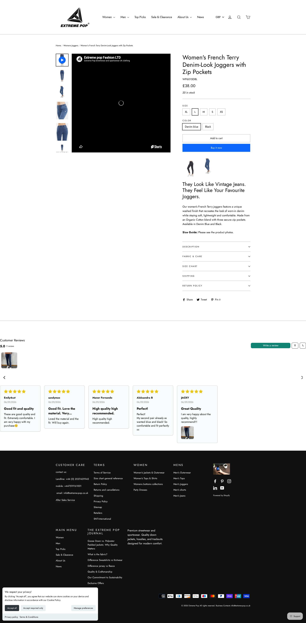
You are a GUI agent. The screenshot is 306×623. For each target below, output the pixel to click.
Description (191, 246)
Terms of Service (102, 472)
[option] (121, 103)
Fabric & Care (192, 256)
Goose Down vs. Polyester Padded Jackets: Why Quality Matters (103, 544)
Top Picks (140, 17)
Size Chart (189, 266)
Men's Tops (179, 478)
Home (58, 45)
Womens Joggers (70, 45)
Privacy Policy (101, 501)
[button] (187, 432)
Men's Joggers (180, 484)
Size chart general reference (108, 478)
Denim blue (191, 127)
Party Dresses (140, 490)
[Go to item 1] (9, 360)
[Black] (190, 176)
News (200, 17)
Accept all (12, 608)
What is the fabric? (97, 554)
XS (221, 112)
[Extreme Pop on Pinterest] (222, 481)
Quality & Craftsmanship (100, 571)
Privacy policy (11, 617)
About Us (183, 17)
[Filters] (295, 346)
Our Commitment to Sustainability (105, 577)
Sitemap (98, 507)
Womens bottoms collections (148, 484)
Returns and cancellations (106, 490)
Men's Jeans (179, 495)
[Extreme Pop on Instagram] (229, 481)
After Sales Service (65, 500)
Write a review (270, 345)
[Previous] (5, 378)
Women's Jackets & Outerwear (149, 472)
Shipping (188, 275)
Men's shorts (179, 490)
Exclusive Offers (96, 583)
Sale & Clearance (161, 17)
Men (123, 17)
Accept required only (33, 608)
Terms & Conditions (29, 617)
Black (208, 127)
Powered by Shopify (221, 495)
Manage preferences (83, 608)
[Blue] (208, 176)
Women (107, 17)
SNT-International (102, 519)
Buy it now (216, 148)
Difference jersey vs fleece (101, 566)
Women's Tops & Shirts (145, 478)
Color (186, 120)
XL (186, 112)
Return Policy (192, 285)
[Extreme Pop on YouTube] (222, 488)
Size (185, 105)
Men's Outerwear (182, 472)
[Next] (301, 378)
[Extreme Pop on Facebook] (215, 481)
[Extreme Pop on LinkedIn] (215, 488)
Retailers (98, 513)
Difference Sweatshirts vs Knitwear (105, 560)
